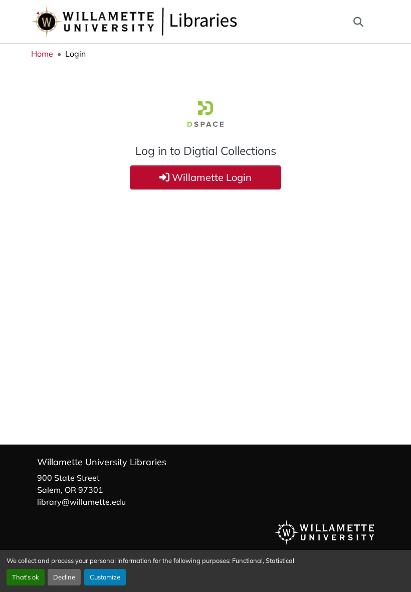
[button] (167, 21)
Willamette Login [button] (210, 177)
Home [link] (42, 54)
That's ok (25, 577)
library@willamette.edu (81, 502)
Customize (105, 577)
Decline (64, 577)
